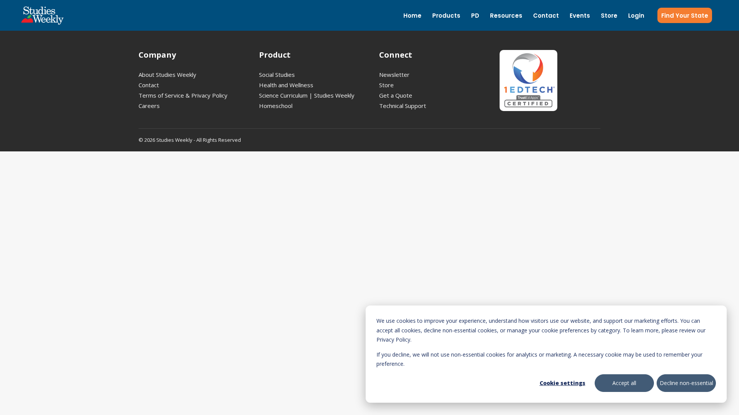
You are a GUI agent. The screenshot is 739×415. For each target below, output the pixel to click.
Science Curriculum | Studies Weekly (306, 95)
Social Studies (277, 74)
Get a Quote (395, 95)
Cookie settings (562, 383)
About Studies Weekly (167, 74)
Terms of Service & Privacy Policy (183, 95)
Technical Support (402, 106)
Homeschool (276, 106)
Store (386, 85)
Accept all (624, 383)
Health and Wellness (286, 85)
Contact (149, 85)
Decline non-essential (686, 383)
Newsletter (394, 74)
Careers (149, 106)
